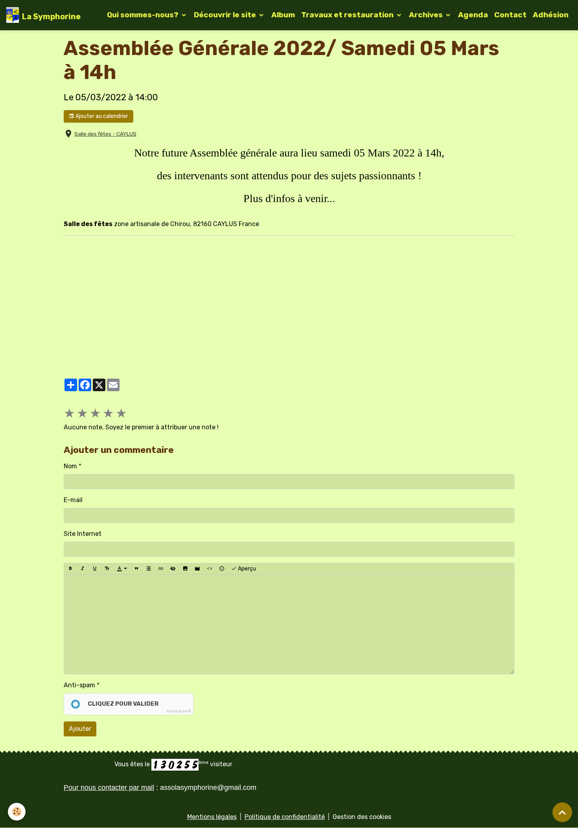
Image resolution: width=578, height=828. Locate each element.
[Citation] (136, 568)
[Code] (209, 568)
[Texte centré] (148, 568)
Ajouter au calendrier (101, 116)
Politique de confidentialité (285, 817)
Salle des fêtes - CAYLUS (105, 134)
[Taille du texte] (107, 568)
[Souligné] (94, 568)
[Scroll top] (562, 812)
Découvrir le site (226, 14)
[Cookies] (17, 812)
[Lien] (161, 568)
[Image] (185, 568)
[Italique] (82, 568)
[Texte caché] (173, 568)
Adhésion (551, 14)
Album (283, 14)
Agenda (473, 14)
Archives (426, 14)
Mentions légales (212, 817)
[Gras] (70, 568)
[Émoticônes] (221, 568)
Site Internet (82, 533)
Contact (510, 14)
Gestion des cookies (362, 817)
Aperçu (246, 568)
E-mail (73, 500)
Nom (70, 466)
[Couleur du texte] (122, 568)
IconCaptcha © (178, 711)
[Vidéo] (197, 568)
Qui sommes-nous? (143, 14)
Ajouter (80, 728)
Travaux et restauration (348, 14)
